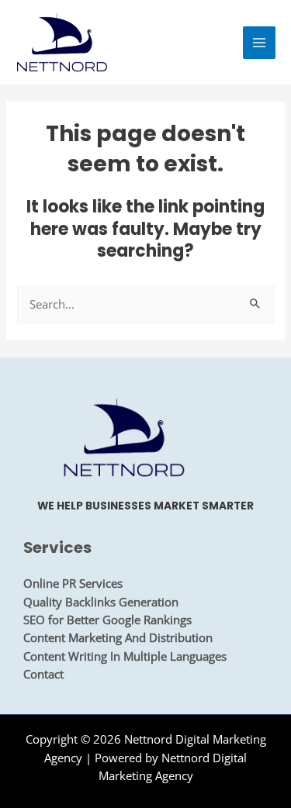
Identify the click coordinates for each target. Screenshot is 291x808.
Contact (43, 674)
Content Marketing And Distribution (118, 637)
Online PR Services (73, 583)
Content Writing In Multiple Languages (125, 656)
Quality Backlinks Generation (100, 601)
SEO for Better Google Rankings (107, 619)
